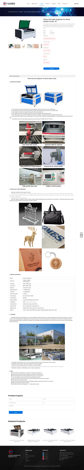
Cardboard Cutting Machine (65, 468)
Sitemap (52, 466)
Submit (15, 412)
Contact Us (27, 460)
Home (26, 452)
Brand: (44, 32)
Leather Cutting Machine (30, 468)
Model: (44, 30)
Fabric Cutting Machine (47, 468)
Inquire (52, 68)
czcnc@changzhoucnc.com (67, 457)
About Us (27, 454)
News (26, 459)
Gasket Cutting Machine (13, 468)
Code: (44, 34)
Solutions (27, 457)
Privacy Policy (57, 466)
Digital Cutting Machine (30, 456)
